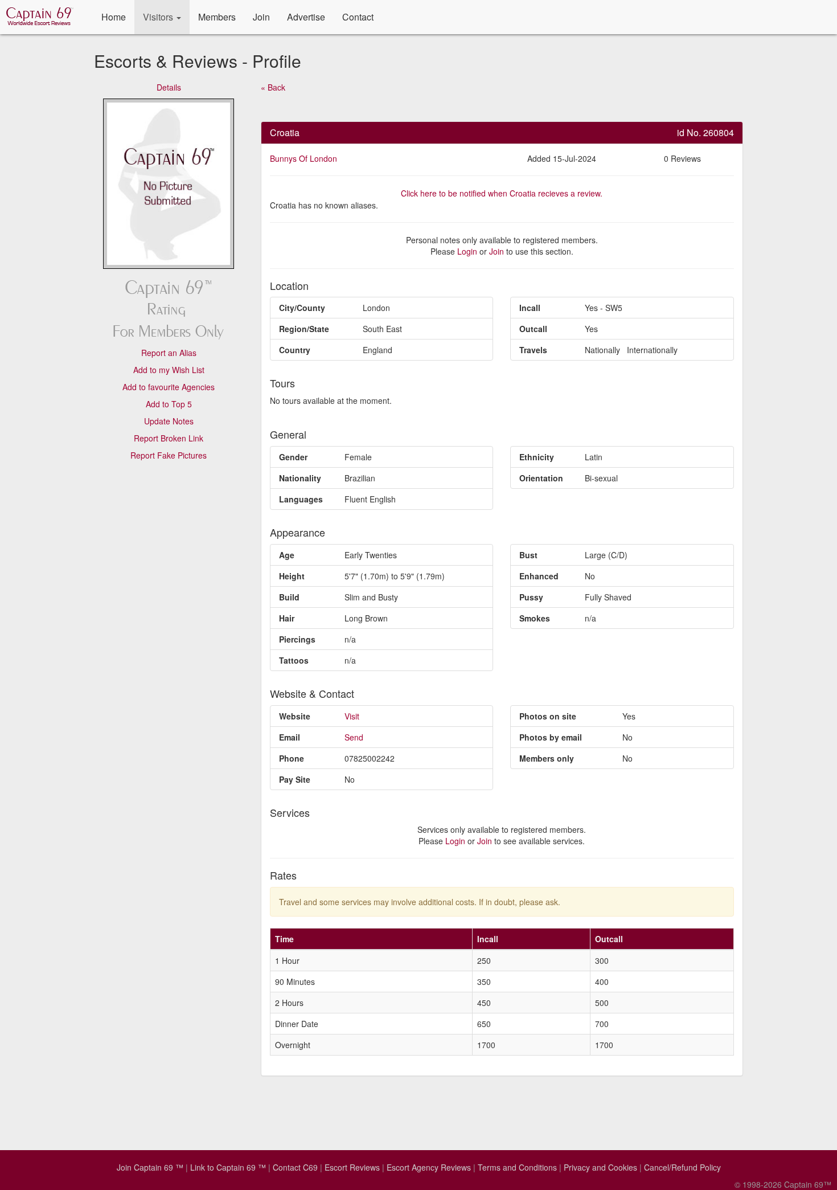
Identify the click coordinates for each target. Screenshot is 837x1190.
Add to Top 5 (169, 404)
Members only (546, 758)
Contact (358, 16)
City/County (302, 307)
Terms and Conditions (517, 1167)
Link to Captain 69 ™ (228, 1167)
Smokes (534, 618)
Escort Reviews (352, 1167)
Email (289, 737)
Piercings (297, 639)
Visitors (159, 16)
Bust (528, 555)
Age (286, 555)
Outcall (533, 328)
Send (353, 737)
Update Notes (169, 421)
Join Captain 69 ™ (150, 1167)
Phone (291, 758)
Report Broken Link (168, 438)
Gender (293, 457)
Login (467, 251)
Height (292, 576)
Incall (529, 307)
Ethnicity (536, 457)
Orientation (541, 478)
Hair (286, 618)
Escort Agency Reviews (429, 1167)
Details (169, 87)
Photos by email (550, 737)
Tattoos (294, 660)
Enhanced (539, 576)
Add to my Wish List (168, 369)
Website (294, 716)
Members (217, 16)
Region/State (304, 328)
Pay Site (294, 779)
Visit (351, 716)
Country (294, 349)
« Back (273, 87)
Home (113, 16)
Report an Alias (168, 352)
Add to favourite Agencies (168, 386)
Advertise (306, 16)
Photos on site (547, 716)
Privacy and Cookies (600, 1167)
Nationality (300, 478)
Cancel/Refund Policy (682, 1167)
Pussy (531, 597)
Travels (533, 349)
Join (261, 16)
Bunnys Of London (303, 158)
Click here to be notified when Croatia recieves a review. (501, 193)
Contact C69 (295, 1167)
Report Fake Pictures (168, 455)
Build (289, 597)
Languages (301, 499)
